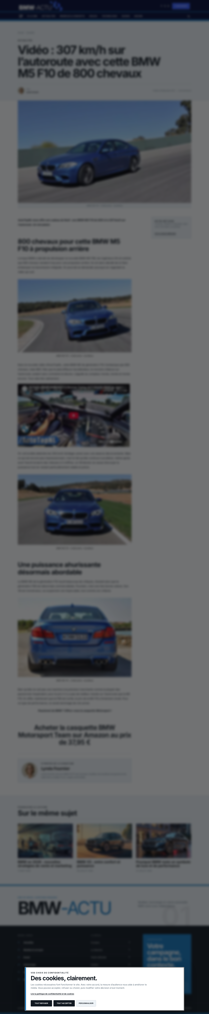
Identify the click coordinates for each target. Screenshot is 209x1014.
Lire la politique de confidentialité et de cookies (52, 994)
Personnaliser (86, 1003)
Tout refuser (41, 1003)
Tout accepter (64, 1003)
